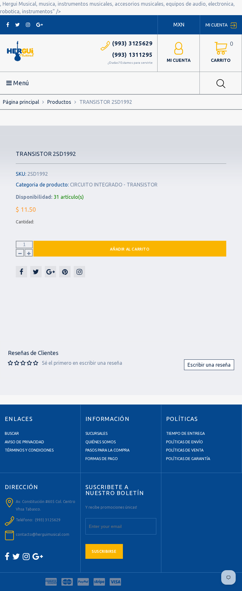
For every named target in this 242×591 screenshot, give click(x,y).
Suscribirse (104, 551)
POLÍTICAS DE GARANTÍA (188, 459)
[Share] (21, 271)
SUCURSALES (96, 433)
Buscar (12, 433)
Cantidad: (25, 221)
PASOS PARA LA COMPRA (107, 450)
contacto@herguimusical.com (42, 534)
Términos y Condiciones (29, 450)
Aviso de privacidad (24, 442)
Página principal (21, 102)
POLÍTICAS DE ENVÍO (184, 442)
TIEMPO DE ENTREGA (185, 433)
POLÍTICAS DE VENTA (185, 450)
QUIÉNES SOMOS (100, 442)
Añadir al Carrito (129, 249)
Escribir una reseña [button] (209, 365)
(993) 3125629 (132, 43)
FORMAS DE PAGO (101, 459)
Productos (59, 102)
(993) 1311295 (132, 54)
